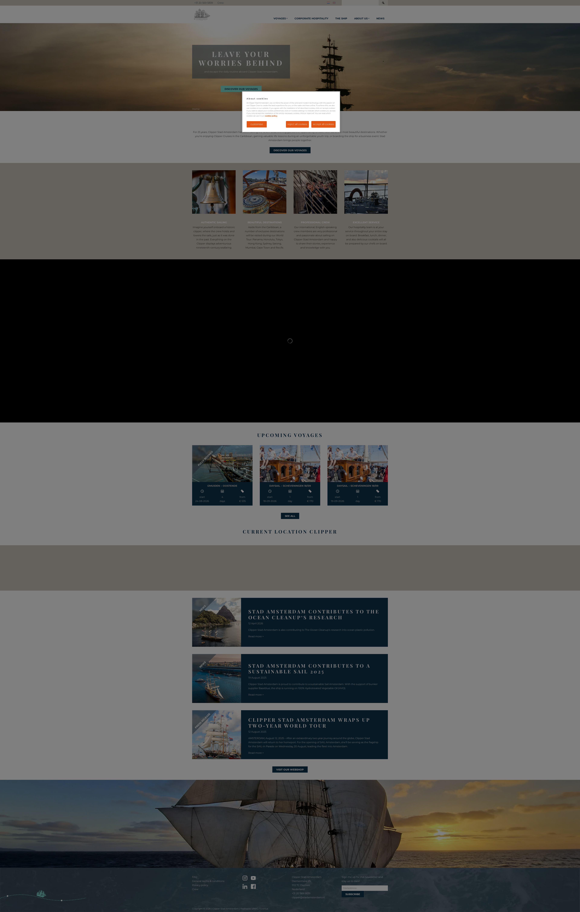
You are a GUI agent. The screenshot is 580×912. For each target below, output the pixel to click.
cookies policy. (271, 116)
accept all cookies (323, 124)
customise (256, 124)
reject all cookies (297, 124)
